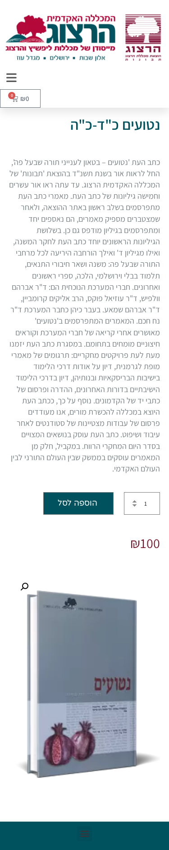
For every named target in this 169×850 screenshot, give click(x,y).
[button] (24, 587)
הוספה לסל (77, 503)
